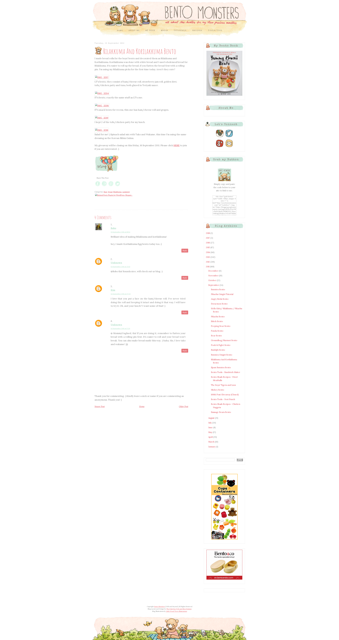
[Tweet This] (117, 186)
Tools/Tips (215, 30)
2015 (208, 247)
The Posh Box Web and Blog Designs (178, 609)
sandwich (126, 192)
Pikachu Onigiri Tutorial (222, 294)
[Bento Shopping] (224, 539)
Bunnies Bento (218, 289)
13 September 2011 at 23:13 (120, 267)
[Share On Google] (104, 186)
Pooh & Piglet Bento (220, 345)
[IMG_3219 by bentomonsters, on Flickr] (102, 117)
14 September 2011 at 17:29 (120, 328)
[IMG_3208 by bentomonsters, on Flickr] (102, 105)
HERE (176, 145)
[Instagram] (219, 137)
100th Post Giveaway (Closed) (225, 394)
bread (110, 192)
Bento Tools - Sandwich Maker (225, 372)
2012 (208, 262)
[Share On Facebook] (98, 186)
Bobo (113, 228)
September (214, 285)
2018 (208, 233)
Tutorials (180, 30)
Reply (185, 250)
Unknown (116, 262)
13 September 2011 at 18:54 (120, 232)
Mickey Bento (217, 390)
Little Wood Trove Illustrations (176, 611)
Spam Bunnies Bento (221, 367)
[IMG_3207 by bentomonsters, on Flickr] (102, 77)
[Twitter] (229, 137)
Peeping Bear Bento (220, 326)
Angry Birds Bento (219, 299)
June (210, 427)
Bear (105, 192)
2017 (208, 238)
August (211, 418)
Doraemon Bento (219, 303)
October (212, 280)
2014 (208, 252)
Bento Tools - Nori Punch (223, 399)
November (213, 275)
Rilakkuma (117, 192)
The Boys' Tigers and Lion (223, 385)
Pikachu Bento (218, 316)
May (210, 432)
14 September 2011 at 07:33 (121, 294)
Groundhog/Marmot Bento (224, 340)
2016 (208, 242)
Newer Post (100, 406)
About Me (134, 30)
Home (120, 30)
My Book (150, 30)
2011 (208, 266)
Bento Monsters (159, 606)
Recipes (197, 30)
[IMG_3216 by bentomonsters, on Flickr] (102, 130)
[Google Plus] (219, 147)
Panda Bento (217, 331)
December (213, 271)
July (210, 422)
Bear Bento (216, 335)
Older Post (183, 406)
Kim (113, 290)
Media (164, 30)
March (211, 442)
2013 (208, 257)
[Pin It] (111, 186)
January (212, 446)
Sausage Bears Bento (221, 412)
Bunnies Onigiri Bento (221, 355)
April (210, 437)
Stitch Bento (217, 321)
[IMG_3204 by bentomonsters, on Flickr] (102, 93)
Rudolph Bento (218, 350)
